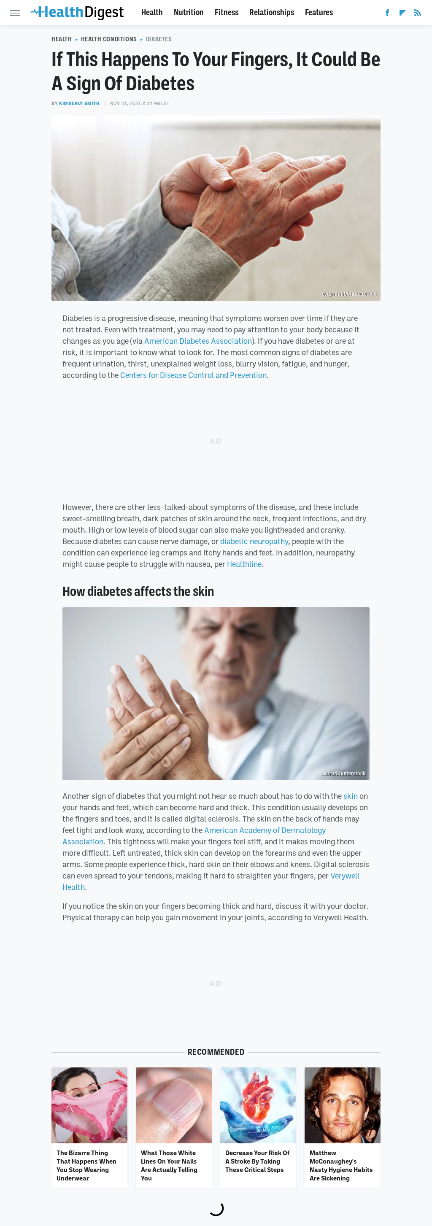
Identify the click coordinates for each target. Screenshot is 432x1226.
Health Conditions (109, 39)
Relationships (271, 12)
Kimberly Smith (79, 103)
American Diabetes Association (198, 340)
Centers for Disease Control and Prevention (193, 375)
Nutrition (189, 12)
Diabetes (159, 39)
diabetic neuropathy (254, 541)
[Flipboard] (402, 14)
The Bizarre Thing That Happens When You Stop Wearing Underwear (86, 1165)
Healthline (244, 564)
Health (152, 12)
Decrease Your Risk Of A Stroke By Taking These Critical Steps (257, 1161)
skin (350, 795)
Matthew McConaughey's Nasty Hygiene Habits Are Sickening (341, 1165)
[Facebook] (387, 14)
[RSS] (417, 14)
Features (319, 12)
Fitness (226, 12)
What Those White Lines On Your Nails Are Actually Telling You (169, 1165)
